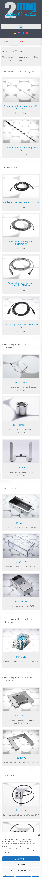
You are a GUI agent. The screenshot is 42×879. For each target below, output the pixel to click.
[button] (39, 835)
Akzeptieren (21, 859)
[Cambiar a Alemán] (15, 32)
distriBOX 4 (21, 810)
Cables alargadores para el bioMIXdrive (21, 242)
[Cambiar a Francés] (23, 32)
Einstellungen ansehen (21, 871)
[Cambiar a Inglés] (19, 32)
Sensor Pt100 (21, 382)
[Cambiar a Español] (27, 32)
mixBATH (21, 522)
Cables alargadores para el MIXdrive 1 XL (21, 325)
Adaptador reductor (21, 425)
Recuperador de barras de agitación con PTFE (21, 107)
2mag (3, 42)
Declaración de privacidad (23, 876)
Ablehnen (21, 865)
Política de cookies (8, 876)
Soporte (21, 467)
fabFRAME (21, 758)
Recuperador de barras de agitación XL (21, 148)
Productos (11, 42)
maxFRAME (21, 715)
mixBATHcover (21, 601)
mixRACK (21, 656)
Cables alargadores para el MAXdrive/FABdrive (21, 284)
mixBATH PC (21, 562)
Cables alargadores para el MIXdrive (21, 202)
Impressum (35, 876)
